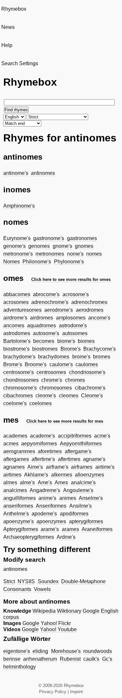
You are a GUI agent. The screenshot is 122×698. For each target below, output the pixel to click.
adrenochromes (89, 302)
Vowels (42, 589)
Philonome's (36, 261)
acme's (102, 436)
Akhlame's (36, 474)
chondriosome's (87, 372)
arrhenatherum (40, 659)
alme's (27, 482)
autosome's (46, 333)
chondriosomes (21, 380)
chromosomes (55, 388)
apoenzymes (51, 521)
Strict (9, 581)
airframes (81, 467)
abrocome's (46, 294)
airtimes (12, 474)
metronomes (49, 254)
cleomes (68, 395)
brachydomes (53, 356)
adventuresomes (22, 310)
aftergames (16, 459)
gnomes (84, 246)
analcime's (83, 482)
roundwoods (97, 651)
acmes (11, 443)
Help (6, 45)
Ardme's (66, 537)
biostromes (45, 349)
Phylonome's (69, 261)
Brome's (12, 364)
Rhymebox (13, 9)
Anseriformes (51, 506)
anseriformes (18, 506)
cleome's (45, 395)
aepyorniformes (39, 443)
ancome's (99, 317)
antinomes (43, 173)
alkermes (61, 474)
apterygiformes (86, 521)
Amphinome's (19, 206)
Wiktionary (69, 611)
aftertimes (69, 459)
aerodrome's (58, 310)
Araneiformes (97, 529)
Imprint (76, 691)
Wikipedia (44, 611)
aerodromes (89, 310)
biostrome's (16, 349)
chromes (75, 380)
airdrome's (15, 317)
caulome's (61, 364)
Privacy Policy (52, 691)
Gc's (107, 659)
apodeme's (44, 513)
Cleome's (92, 395)
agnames (14, 467)
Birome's (71, 349)
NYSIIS (26, 581)
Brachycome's (99, 349)
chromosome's (20, 388)
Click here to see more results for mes (64, 421)
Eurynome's (17, 238)
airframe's (57, 467)
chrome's (51, 380)
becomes (43, 341)
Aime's (35, 467)
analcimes (15, 490)
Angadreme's (45, 490)
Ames (61, 482)
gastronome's (48, 238)
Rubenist (70, 659)
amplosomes (71, 317)
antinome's (15, 173)
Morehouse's (66, 651)
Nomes (11, 261)
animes (67, 498)
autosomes (75, 333)
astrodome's (73, 325)
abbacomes (16, 294)
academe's (42, 436)
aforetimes (50, 451)
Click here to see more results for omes (71, 279)
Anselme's (91, 498)
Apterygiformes (20, 529)
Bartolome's (17, 341)
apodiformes (74, 513)
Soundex (48, 581)
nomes (94, 254)
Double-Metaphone (83, 581)
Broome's (36, 364)
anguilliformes (19, 498)
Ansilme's (80, 506)
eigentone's (16, 651)
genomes (39, 246)
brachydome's (19, 356)
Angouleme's (78, 490)
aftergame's (78, 451)
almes (10, 482)
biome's (66, 341)
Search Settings (19, 63)
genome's (14, 246)
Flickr (64, 623)
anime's (47, 498)
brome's (81, 356)
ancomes (13, 325)
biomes (86, 341)
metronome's (18, 254)
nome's (75, 254)
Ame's (45, 482)
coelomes (40, 403)
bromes (101, 356)
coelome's (15, 403)
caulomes (86, 364)
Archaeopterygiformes (28, 537)
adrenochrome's (49, 302)
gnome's (62, 246)
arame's (50, 529)
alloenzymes (89, 474)
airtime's (105, 467)
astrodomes (16, 333)
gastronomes (82, 238)
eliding (40, 651)
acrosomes (16, 302)
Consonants (17, 589)
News (8, 27)
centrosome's (18, 372)
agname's (94, 459)
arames (70, 529)
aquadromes (41, 325)
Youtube (67, 629)
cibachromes (18, 395)
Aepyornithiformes (81, 443)
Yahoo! (49, 623)
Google (91, 611)
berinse (11, 659)
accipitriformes (74, 436)
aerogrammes (19, 451)
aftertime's (43, 459)
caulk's (91, 659)
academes (15, 436)
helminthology (19, 666)
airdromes (41, 317)
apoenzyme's (18, 521)
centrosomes (51, 372)
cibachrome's (90, 388)
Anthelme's (16, 513)
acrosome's (75, 294)
